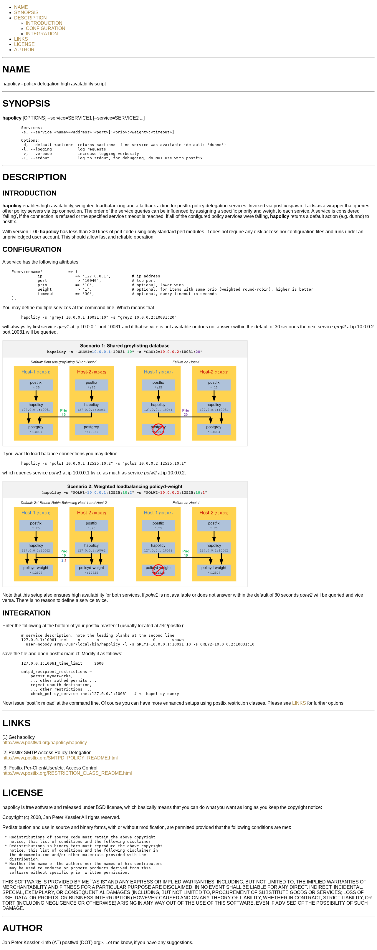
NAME (21, 7)
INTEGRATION (42, 33)
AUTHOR (24, 49)
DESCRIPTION (30, 17)
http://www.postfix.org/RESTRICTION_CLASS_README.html (67, 773)
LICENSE (24, 44)
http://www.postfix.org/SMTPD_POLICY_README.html (60, 757)
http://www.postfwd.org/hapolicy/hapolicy (44, 742)
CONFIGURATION (45, 28)
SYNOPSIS (26, 12)
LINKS (21, 39)
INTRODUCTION (44, 23)
